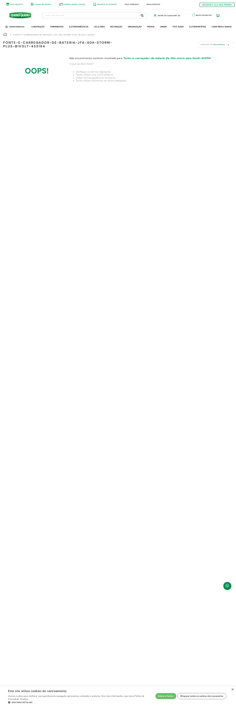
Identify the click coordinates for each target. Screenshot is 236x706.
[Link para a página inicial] (5, 35)
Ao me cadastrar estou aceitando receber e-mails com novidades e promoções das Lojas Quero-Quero (102, 548)
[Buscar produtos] (143, 15)
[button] (79, 702)
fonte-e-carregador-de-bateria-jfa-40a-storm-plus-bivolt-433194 (54, 35)
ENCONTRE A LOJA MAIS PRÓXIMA (217, 5)
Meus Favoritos (204, 15)
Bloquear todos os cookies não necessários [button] (201, 696)
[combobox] (94, 15)
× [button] (232, 689)
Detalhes (24, 699)
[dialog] (118, 696)
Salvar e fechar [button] (165, 696)
